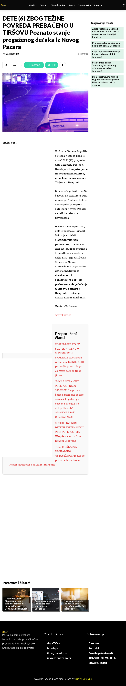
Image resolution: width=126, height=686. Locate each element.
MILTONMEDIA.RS (83, 679)
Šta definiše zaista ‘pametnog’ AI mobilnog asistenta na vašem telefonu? (104, 66)
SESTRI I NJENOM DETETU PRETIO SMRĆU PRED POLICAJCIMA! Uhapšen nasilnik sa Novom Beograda (69, 431)
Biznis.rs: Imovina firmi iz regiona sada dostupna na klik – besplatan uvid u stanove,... (105, 80)
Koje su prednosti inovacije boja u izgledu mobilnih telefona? (74, 605)
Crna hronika (10, 54)
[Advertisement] (27, 200)
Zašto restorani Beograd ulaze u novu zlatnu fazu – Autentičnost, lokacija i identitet (16, 603)
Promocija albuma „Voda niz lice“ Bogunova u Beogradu (44, 605)
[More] (62, 65)
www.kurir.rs (63, 315)
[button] (124, 5)
